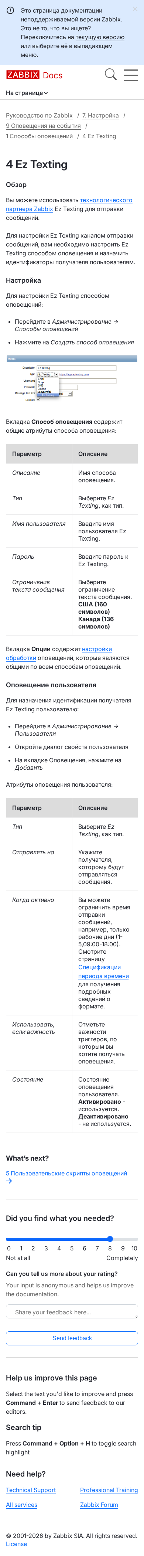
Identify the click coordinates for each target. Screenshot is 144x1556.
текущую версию (100, 37)
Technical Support (31, 1490)
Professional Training (109, 1490)
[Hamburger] (131, 75)
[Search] (111, 75)
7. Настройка (100, 115)
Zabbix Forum (99, 1504)
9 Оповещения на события (43, 125)
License (16, 1544)
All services (21, 1504)
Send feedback (72, 1338)
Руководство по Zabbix (39, 115)
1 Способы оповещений (39, 136)
